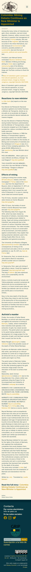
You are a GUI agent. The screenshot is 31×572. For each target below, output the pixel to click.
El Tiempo (12, 182)
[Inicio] (10, 7)
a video (21, 467)
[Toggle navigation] (27, 6)
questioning (9, 150)
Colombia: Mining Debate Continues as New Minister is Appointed (15, 487)
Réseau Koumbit (11, 565)
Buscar (24, 539)
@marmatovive (7, 376)
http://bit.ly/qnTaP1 (8, 263)
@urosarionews (7, 244)
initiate (10, 64)
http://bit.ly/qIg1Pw (8, 202)
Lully (10, 477)
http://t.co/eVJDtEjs (13, 394)
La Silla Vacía (6, 101)
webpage (12, 384)
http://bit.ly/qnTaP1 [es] (17, 270)
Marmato (5, 323)
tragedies (15, 41)
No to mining (12, 406)
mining (13, 39)
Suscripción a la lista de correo (15, 543)
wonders (16, 244)
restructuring (6, 66)
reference (5, 344)
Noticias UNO (6, 408)
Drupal (25, 567)
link (20, 376)
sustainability (6, 50)
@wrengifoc (16, 342)
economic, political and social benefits (14, 52)
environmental (17, 46)
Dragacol (18, 144)
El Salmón (11, 272)
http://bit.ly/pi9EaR (17, 160)
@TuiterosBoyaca (7, 180)
